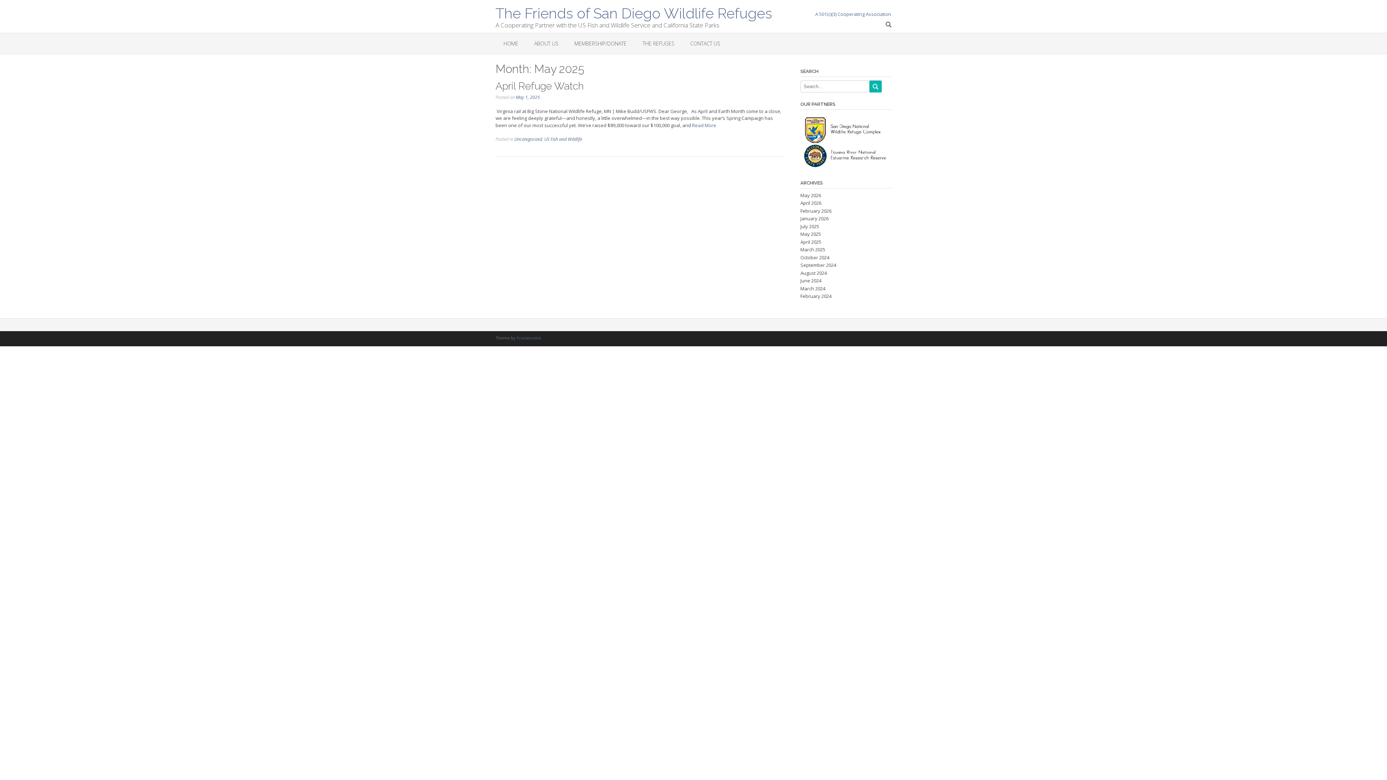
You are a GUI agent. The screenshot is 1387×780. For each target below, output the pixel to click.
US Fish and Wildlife (563, 139)
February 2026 (815, 211)
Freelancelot (529, 338)
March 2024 (812, 288)
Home (511, 43)
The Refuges (658, 43)
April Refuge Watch (540, 86)
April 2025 (810, 242)
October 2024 (814, 257)
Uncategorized (528, 139)
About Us (546, 43)
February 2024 (815, 296)
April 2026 (810, 203)
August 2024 (813, 273)
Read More (704, 125)
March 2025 (812, 249)
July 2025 (809, 226)
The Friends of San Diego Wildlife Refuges (634, 13)
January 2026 (814, 218)
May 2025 (810, 234)
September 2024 (818, 265)
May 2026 (810, 195)
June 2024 (810, 280)
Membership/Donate (600, 43)
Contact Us (705, 43)
